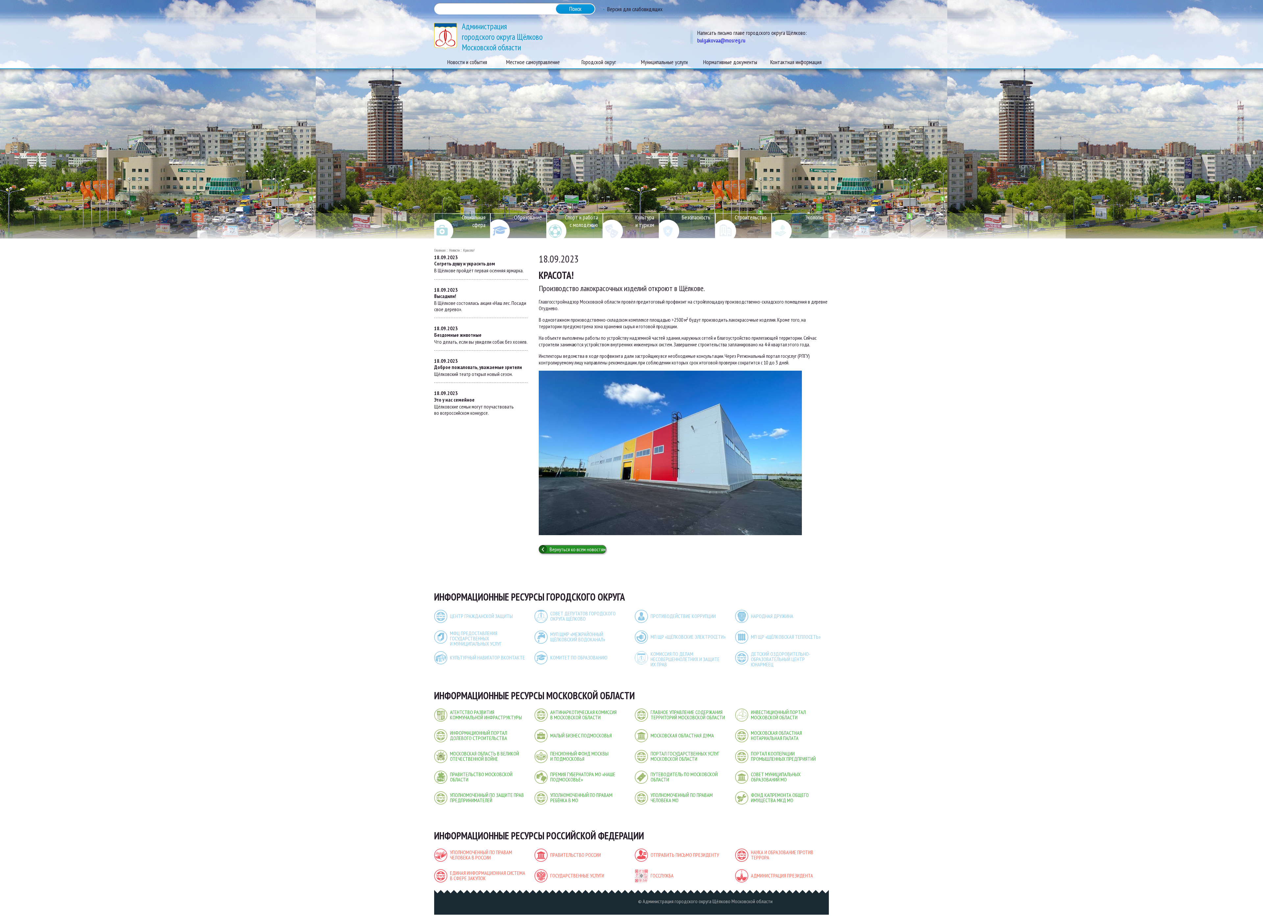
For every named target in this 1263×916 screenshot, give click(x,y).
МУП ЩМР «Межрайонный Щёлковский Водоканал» (577, 637)
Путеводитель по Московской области (684, 777)
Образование (528, 217)
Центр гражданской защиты (481, 616)
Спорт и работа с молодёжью (581, 221)
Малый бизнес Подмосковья (581, 735)
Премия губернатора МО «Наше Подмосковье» (582, 777)
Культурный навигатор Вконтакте (487, 657)
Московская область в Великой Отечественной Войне (484, 756)
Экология (814, 217)
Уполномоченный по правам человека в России (481, 855)
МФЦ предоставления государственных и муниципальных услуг (476, 638)
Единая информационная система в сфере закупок (487, 875)
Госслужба (662, 875)
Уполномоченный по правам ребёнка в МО (581, 798)
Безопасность (696, 217)
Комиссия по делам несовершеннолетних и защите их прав (685, 659)
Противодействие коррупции (683, 616)
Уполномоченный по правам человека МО (682, 798)
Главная (440, 250)
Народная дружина (772, 616)
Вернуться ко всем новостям (578, 549)
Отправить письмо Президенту (685, 855)
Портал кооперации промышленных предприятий (783, 756)
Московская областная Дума (682, 735)
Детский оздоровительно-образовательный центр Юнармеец (780, 659)
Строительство (751, 217)
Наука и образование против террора (782, 855)
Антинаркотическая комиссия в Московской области (583, 715)
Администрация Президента (782, 875)
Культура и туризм (644, 221)
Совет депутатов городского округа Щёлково (583, 616)
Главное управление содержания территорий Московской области (688, 715)
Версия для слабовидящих (634, 9)
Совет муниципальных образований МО (776, 777)
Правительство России (575, 855)
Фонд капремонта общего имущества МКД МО (780, 798)
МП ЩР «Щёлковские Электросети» (688, 636)
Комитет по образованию (578, 657)
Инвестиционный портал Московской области (778, 715)
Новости (454, 250)
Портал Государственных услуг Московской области (685, 756)
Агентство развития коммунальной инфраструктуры (486, 715)
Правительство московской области (481, 777)
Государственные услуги (577, 875)
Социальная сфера (473, 221)
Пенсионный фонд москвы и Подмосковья (579, 756)
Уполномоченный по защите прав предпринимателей (487, 798)
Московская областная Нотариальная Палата (776, 735)
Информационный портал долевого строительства (478, 735)
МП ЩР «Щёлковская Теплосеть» (786, 636)
